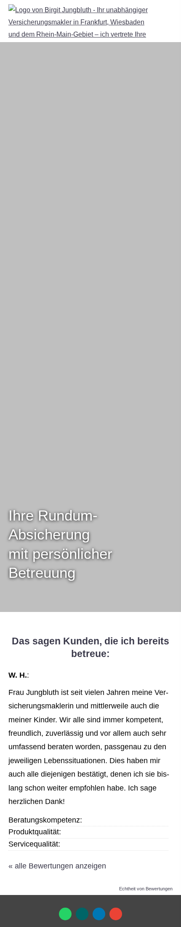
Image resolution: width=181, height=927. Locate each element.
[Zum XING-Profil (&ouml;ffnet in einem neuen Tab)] (82, 914)
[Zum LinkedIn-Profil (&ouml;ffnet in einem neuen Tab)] (99, 914)
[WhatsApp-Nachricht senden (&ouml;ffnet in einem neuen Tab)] (65, 914)
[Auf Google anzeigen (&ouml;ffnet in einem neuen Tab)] (115, 914)
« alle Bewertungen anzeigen (57, 866)
